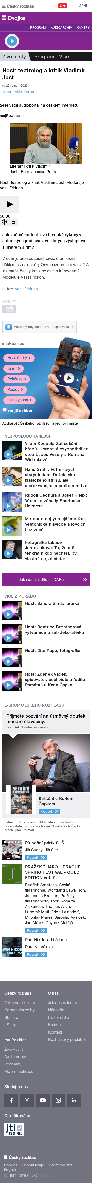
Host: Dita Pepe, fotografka (52, 650)
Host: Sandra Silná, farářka (52, 603)
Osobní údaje (33, 1165)
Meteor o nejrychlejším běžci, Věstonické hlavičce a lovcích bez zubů (55, 524)
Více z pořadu (20, 596)
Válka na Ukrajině (19, 1002)
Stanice (11, 1017)
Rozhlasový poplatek (67, 1039)
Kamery (83, 27)
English (10, 1170)
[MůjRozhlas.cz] (10, 116)
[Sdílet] (13, 222)
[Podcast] (4, 222)
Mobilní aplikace (19, 1071)
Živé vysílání (17, 400)
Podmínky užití (61, 1165)
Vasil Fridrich (26, 289)
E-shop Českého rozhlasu (34, 705)
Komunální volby (19, 1010)
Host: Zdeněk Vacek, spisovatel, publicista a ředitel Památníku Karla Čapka (55, 679)
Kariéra (54, 1024)
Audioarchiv (61, 27)
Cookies (10, 1165)
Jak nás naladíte (62, 1002)
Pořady (13, 389)
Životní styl (14, 56)
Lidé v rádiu (58, 1017)
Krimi (11, 368)
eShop (10, 1024)
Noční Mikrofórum (19, 91)
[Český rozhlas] (18, 6)
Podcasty (13, 1064)
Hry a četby (17, 357)
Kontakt (55, 1032)
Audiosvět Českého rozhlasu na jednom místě (40, 423)
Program (38, 27)
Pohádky (14, 379)
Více (66, 56)
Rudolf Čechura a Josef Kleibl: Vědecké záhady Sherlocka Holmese (56, 500)
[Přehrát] (9, 204)
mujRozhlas (13, 343)
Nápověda (57, 1010)
